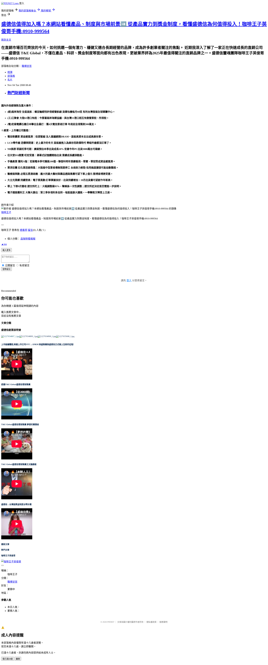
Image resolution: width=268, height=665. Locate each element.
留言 (30, 230)
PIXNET (110, 622)
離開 (18, 659)
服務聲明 (163, 622)
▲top (4, 244)
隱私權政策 (151, 622)
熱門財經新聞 (18, 93)
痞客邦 (23, 230)
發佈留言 (6, 269)
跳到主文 (6, 39)
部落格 (11, 76)
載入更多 (6, 250)
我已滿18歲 (7, 659)
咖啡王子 (6, 212)
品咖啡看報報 (27, 238)
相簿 (9, 72)
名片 (9, 79)
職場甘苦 (27, 66)
